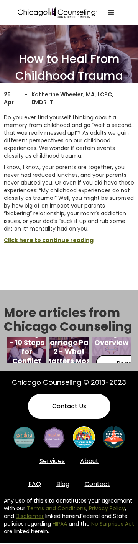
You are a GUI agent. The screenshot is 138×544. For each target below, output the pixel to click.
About (89, 461)
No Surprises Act (112, 524)
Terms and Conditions (56, 508)
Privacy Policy (107, 508)
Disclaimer (30, 516)
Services (52, 461)
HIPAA (60, 524)
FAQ (34, 484)
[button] (111, 12)
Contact (97, 484)
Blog (62, 484)
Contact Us (69, 406)
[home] (57, 12)
